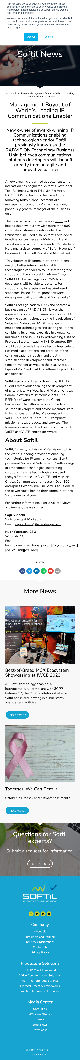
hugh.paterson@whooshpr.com (28, 545)
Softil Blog (40, 1009)
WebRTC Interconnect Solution (40, 991)
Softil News (21, 93)
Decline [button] (48, 36)
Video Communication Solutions (40, 976)
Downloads (40, 1030)
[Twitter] (43, 913)
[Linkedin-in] (37, 913)
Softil (59, 221)
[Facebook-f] (31, 913)
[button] (22, 571)
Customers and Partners (40, 937)
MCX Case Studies (40, 1014)
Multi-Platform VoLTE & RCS (40, 981)
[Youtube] (49, 913)
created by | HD (40, 1054)
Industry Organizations (40, 942)
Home (9, 93)
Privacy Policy (40, 952)
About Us (40, 932)
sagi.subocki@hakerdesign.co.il (38, 524)
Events (40, 1019)
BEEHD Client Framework (40, 970)
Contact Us (40, 947)
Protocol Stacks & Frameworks (40, 986)
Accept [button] (31, 36)
